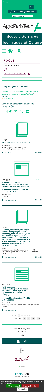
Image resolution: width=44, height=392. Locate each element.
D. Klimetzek (6, 303)
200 (38, 318)
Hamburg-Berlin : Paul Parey (11, 147)
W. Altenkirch (6, 145)
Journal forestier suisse (13, 298)
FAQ (22, 335)
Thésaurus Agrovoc (8, 91)
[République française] (22, 350)
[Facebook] (19, 341)
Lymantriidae (6, 94)
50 (28, 318)
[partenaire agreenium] (22, 366)
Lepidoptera (29, 93)
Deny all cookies (30, 386)
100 (33, 318)
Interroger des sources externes (27, 111)
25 (24, 318)
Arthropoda (5, 93)
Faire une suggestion (15, 111)
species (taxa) (8, 99)
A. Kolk (4, 248)
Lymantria (15, 94)
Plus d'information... (11, 153)
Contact (22, 331)
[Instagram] (25, 341)
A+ (8, 2)
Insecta (20, 93)
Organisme (19, 91)
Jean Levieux (6, 194)
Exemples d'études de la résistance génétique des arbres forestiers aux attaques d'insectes (15, 184)
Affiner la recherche (21, 111)
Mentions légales (22, 328)
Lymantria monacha (26, 94)
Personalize (22, 389)
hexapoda (13, 93)
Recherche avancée (15, 74)
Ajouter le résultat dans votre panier (9, 111)
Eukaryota (28, 91)
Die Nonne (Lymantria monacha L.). (16, 142)
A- (4, 2)
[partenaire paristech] (22, 374)
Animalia (36, 91)
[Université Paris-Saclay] (22, 358)
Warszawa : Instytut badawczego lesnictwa (16, 250)
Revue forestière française (14, 190)
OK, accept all (14, 386)
